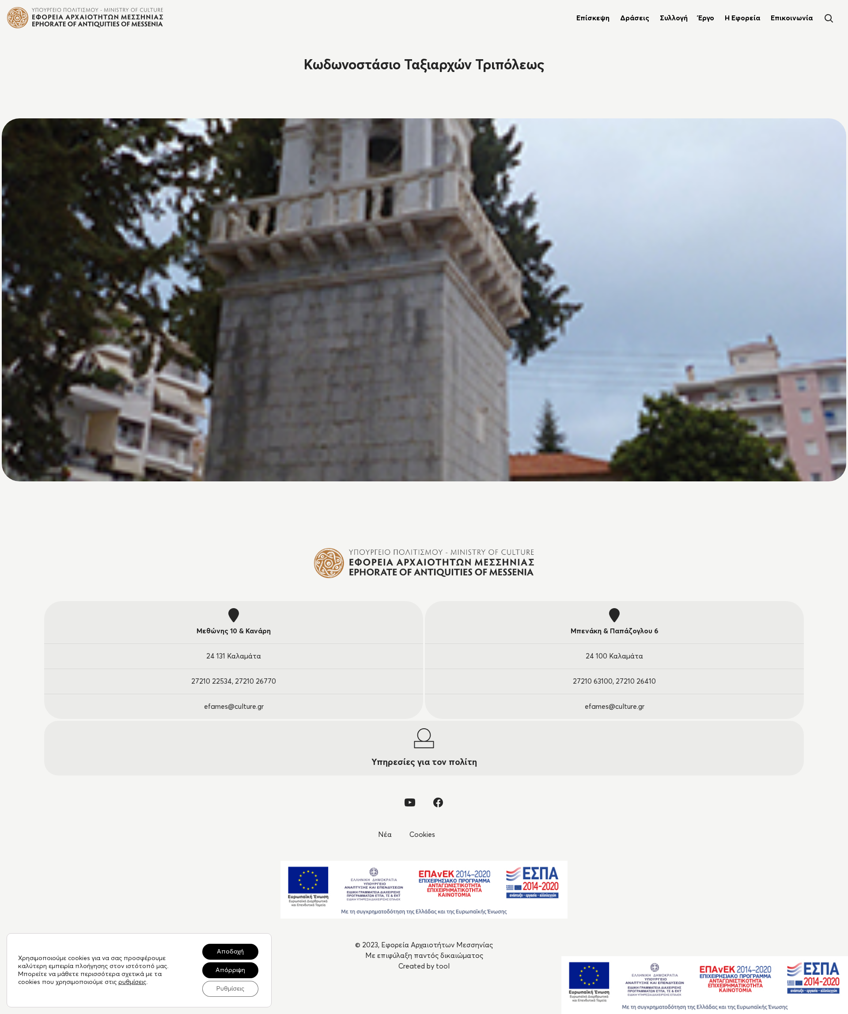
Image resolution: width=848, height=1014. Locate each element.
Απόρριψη (230, 970)
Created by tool (424, 966)
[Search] (828, 17)
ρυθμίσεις (132, 982)
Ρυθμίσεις (230, 989)
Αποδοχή (230, 952)
